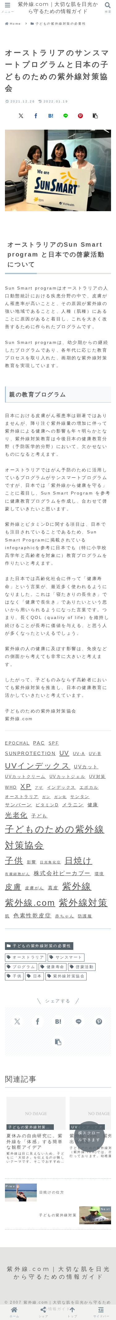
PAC (39, 743)
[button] (95, 115)
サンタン (79, 796)
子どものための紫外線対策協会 (55, 837)
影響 (32, 862)
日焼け (78, 860)
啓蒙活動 (85, 967)
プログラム (24, 967)
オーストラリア (22, 796)
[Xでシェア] (21, 115)
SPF (54, 743)
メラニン (73, 804)
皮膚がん (34, 888)
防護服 (85, 916)
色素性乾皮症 (32, 916)
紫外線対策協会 (69, 976)
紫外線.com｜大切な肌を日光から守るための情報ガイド (58, 7)
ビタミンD (47, 805)
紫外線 (77, 886)
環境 (99, 873)
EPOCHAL (17, 743)
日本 (37, 976)
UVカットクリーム (25, 776)
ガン (46, 797)
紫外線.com (30, 903)
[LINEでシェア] (66, 115)
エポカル (89, 787)
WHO (11, 787)
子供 (14, 860)
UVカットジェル (67, 776)
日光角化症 (50, 862)
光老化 (16, 815)
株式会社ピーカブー (62, 873)
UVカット (86, 766)
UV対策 (97, 776)
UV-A (79, 753)
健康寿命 (56, 967)
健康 (93, 804)
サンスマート (69, 957)
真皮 (53, 887)
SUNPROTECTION (30, 753)
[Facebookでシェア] (36, 115)
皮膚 (13, 887)
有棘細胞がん (17, 874)
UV (64, 752)
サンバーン (18, 804)
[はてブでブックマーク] (51, 115)
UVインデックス (37, 765)
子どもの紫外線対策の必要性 (42, 946)
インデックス (61, 787)
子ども (39, 815)
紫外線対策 (83, 903)
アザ (39, 787)
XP (25, 786)
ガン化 (60, 797)
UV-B (95, 753)
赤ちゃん (64, 916)
